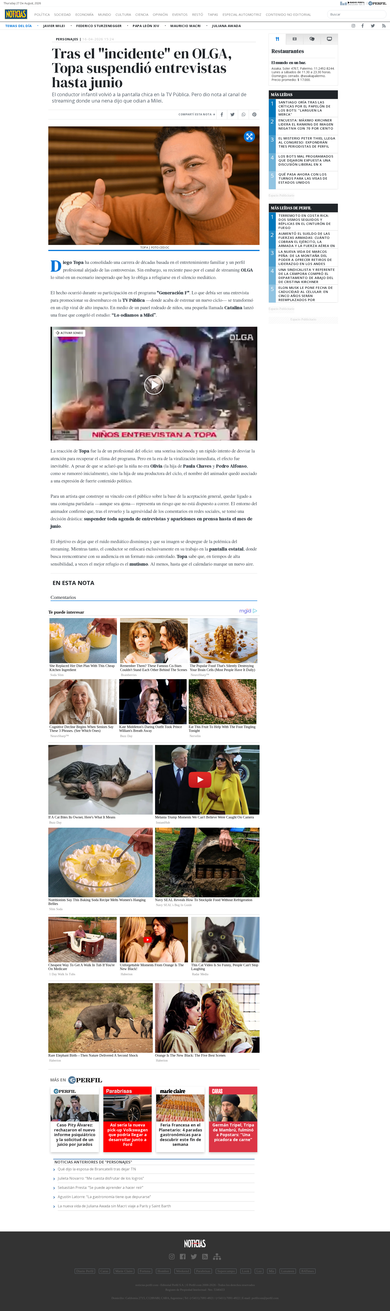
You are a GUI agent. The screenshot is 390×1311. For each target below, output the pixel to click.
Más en (58, 1080)
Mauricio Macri (186, 25)
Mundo (104, 14)
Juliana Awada (226, 25)
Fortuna (145, 1271)
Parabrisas (203, 1271)
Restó (197, 14)
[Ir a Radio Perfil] (353, 3)
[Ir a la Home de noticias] (195, 1243)
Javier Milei (54, 25)
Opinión (160, 14)
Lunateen (287, 1271)
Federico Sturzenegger (99, 25)
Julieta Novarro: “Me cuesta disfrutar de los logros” (101, 1178)
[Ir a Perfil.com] (377, 3)
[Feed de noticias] (384, 27)
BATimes (307, 1271)
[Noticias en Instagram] (353, 27)
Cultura (123, 14)
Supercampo (226, 1271)
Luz (259, 1271)
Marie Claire (124, 1271)
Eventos (180, 14)
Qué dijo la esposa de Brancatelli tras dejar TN (97, 1169)
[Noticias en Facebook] (362, 27)
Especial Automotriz (242, 14)
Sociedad (62, 14)
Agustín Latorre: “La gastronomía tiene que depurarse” (104, 1196)
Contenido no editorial (288, 14)
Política (42, 14)
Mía (271, 1271)
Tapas (213, 14)
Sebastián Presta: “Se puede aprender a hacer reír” (100, 1187)
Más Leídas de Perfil (291, 208)
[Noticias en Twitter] (373, 27)
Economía (84, 14)
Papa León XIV (146, 25)
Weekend (182, 1271)
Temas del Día (19, 25)
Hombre (163, 1271)
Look (245, 1271)
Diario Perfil (84, 1271)
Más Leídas (281, 94)
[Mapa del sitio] (217, 1256)
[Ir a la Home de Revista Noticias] (16, 14)
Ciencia (141, 14)
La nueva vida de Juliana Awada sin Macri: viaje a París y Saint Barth (114, 1206)
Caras (104, 1271)
